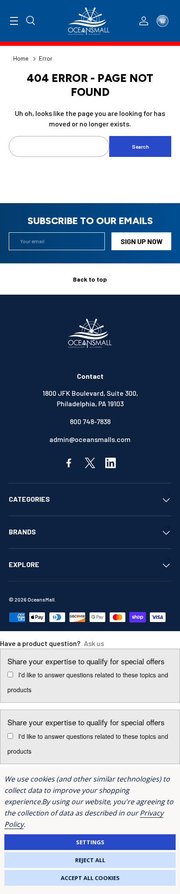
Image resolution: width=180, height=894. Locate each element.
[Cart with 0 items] (162, 21)
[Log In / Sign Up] (143, 21)
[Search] (31, 21)
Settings (90, 842)
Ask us (94, 643)
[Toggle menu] (14, 21)
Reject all (90, 860)
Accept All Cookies (90, 878)
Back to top (90, 279)
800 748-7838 (90, 421)
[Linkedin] (110, 462)
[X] (90, 462)
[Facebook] (69, 462)
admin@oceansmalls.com (90, 439)
